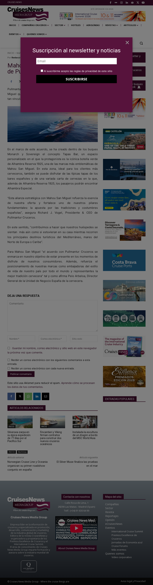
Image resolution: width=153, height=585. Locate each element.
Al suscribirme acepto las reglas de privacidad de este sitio (78, 71)
